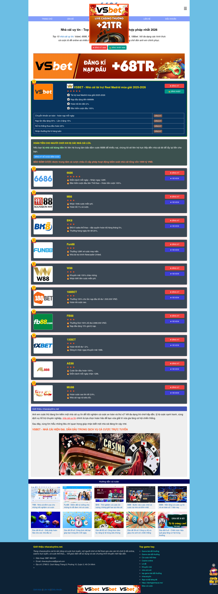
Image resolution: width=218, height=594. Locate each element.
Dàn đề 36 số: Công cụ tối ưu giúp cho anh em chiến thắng (139, 531)
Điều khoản (170, 19)
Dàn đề (70, 19)
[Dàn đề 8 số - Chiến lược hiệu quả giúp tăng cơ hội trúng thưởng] (172, 527)
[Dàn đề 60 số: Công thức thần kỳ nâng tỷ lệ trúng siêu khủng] (109, 527)
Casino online (147, 560)
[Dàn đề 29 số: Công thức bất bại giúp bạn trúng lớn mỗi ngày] (77, 527)
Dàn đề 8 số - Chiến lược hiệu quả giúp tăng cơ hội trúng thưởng (171, 533)
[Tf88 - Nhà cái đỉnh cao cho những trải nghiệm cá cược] (45, 501)
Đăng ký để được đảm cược (47, 156)
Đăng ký (158, 116)
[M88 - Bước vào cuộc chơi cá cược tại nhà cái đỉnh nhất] (140, 501)
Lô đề (144, 563)
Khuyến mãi (147, 567)
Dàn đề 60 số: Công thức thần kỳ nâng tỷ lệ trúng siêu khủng (108, 531)
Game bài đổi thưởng (150, 551)
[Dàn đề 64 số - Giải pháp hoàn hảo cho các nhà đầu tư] (45, 527)
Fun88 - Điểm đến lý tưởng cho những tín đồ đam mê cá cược (76, 506)
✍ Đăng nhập (174, 91)
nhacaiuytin (146, 576)
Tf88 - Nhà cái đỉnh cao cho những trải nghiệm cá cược (43, 506)
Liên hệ (147, 19)
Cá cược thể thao (149, 557)
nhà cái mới (146, 570)
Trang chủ (47, 19)
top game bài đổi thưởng (152, 573)
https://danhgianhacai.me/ (152, 582)
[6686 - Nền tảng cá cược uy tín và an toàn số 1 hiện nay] (172, 501)
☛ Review (174, 178)
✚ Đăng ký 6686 (99, 47)
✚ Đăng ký (174, 86)
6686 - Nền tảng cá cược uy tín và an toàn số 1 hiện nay (172, 506)
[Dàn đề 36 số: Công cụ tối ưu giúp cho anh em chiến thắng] (140, 527)
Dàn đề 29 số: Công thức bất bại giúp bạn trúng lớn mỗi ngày (77, 531)
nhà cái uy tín (66, 36)
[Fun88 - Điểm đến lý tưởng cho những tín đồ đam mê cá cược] (77, 501)
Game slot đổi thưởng (151, 554)
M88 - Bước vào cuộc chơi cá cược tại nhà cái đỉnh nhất (139, 506)
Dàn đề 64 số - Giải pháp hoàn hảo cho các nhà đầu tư (44, 531)
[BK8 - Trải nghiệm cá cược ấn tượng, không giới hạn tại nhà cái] (109, 501)
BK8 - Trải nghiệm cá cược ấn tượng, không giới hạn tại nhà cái (109, 506)
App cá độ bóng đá (149, 579)
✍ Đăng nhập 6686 (117, 47)
